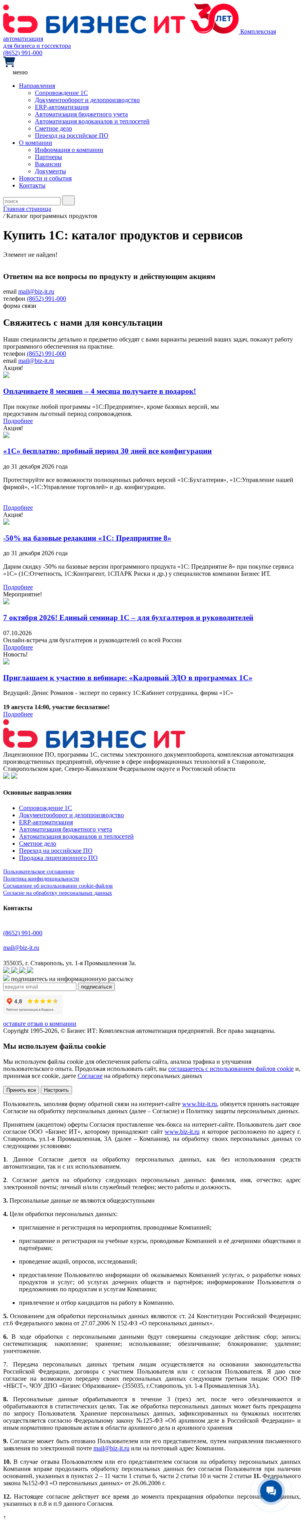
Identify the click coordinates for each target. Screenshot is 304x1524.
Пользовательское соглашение (38, 872)
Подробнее (18, 421)
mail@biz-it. (108, 1448)
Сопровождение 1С (61, 92)
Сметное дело (53, 128)
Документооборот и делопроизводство (87, 100)
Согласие (90, 1075)
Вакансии (48, 164)
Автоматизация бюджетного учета (81, 114)
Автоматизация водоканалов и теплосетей (92, 121)
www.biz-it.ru (199, 1104)
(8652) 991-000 (22, 52)
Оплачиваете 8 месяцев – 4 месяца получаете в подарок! (99, 391)
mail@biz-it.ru (36, 291)
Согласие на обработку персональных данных (57, 893)
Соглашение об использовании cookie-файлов (58, 886)
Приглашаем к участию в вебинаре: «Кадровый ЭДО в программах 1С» (128, 678)
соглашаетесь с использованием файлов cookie (231, 1068)
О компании (35, 142)
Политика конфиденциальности (41, 879)
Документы (50, 171)
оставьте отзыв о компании (39, 1023)
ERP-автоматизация (62, 107)
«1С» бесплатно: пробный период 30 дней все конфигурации (107, 451)
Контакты (32, 185)
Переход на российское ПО (71, 135)
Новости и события (45, 178)
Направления (37, 85)
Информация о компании (69, 149)
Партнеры (48, 157)
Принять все (21, 1090)
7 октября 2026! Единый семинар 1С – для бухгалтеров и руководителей (128, 617)
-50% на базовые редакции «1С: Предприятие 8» (87, 538)
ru (126, 1448)
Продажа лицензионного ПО (58, 857)
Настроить (56, 1090)
